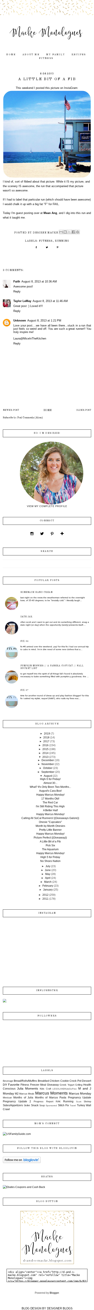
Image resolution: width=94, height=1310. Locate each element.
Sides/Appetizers (13, 1105)
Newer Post (11, 410)
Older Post (83, 410)
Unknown (19, 320)
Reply (17, 291)
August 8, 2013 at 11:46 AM (50, 301)
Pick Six (50, 845)
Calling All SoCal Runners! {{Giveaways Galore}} (50, 818)
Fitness (46, 58)
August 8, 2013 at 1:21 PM (44, 320)
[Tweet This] (47, 249)
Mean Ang (50, 213)
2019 (47, 733)
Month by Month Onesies (50, 825)
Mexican (7, 1097)
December (48, 760)
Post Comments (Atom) (30, 417)
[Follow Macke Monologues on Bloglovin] (22, 1162)
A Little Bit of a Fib (50, 841)
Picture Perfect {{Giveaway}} (50, 837)
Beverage (8, 1081)
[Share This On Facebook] (36, 249)
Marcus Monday (80, 1093)
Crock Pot (75, 1080)
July (47, 866)
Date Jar (26, 617)
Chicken (54, 1080)
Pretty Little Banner (50, 829)
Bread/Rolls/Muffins (25, 1080)
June (48, 870)
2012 (45, 894)
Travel (73, 1105)
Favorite (13, 1084)
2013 (45, 757)
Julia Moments (27, 1088)
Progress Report (43, 1101)
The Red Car (50, 802)
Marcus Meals (26, 1093)
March (48, 881)
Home (11, 55)
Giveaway (53, 1084)
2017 (46, 741)
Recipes (78, 55)
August (48, 775)
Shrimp (87, 1101)
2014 (45, 753)
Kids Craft (45, 1088)
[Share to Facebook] (73, 232)
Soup (42, 1105)
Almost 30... (50, 783)
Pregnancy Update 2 (17, 1101)
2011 (45, 898)
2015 (45, 749)
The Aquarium (50, 849)
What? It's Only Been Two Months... (50, 786)
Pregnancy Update (79, 1097)
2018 (46, 737)
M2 (17, 1093)
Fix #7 (24, 690)
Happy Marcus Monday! (50, 794)
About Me (31, 55)
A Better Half (50, 810)
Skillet (27, 1105)
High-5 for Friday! (50, 779)
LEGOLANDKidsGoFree (64, 1089)
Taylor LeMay (22, 301)
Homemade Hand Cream (36, 592)
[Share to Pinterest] (77, 232)
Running (62, 241)
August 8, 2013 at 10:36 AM (39, 281)
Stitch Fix (63, 1105)
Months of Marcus (46, 1097)
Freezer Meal (38, 1084)
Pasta (62, 1097)
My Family (55, 55)
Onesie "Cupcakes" (50, 822)
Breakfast (43, 1080)
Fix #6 (24, 641)
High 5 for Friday (50, 857)
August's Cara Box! (50, 790)
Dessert (86, 1080)
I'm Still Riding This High (50, 806)
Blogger (54, 1292)
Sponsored (51, 1105)
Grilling (78, 1084)
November (48, 764)
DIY (5, 1084)
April (47, 877)
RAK (58, 1101)
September (47, 771)
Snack (34, 1105)
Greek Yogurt (67, 1084)
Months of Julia (23, 1097)
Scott (78, 1101)
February (47, 885)
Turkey (81, 1105)
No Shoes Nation (50, 861)
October (47, 768)
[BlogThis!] (65, 232)
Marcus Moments (51, 1093)
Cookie (64, 1080)
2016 (45, 745)
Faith (16, 281)
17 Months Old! (50, 798)
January (48, 889)
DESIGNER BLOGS (60, 1308)
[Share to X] (69, 232)
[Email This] (61, 232)
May (47, 874)
